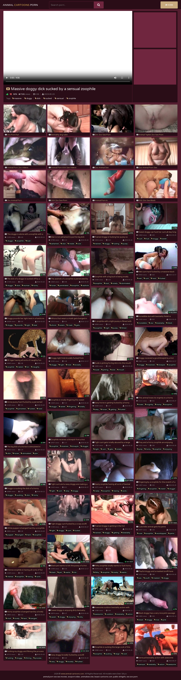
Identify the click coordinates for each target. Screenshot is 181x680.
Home (170, 5)
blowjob (161, 365)
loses (140, 404)
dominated (125, 283)
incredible (142, 323)
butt (29, 241)
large (117, 654)
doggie (85, 446)
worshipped (161, 533)
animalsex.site (87, 677)
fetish (169, 323)
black (53, 572)
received (151, 365)
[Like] (7, 94)
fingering (72, 407)
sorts (124, 491)
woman (26, 285)
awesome (99, 614)
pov (36, 453)
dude (97, 370)
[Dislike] (11, 94)
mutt (9, 618)
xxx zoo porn (132, 677)
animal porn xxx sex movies (55, 677)
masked (156, 578)
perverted (22, 409)
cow (79, 244)
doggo (10, 241)
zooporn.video (74, 677)
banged (20, 535)
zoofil (147, 578)
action (130, 614)
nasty (97, 491)
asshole (85, 285)
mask (70, 325)
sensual (60, 98)
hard (154, 278)
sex (140, 578)
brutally (77, 365)
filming (28, 658)
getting (113, 409)
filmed (123, 328)
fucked (162, 278)
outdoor (109, 614)
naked (20, 367)
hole (69, 365)
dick (38, 98)
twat (35, 325)
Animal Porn (20, 5)
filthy (97, 572)
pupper (10, 535)
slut (151, 323)
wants (67, 572)
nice (157, 620)
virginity (149, 404)
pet (60, 572)
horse (53, 285)
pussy (125, 244)
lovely (16, 618)
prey (140, 449)
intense (10, 577)
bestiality (160, 323)
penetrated (63, 285)
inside (71, 244)
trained (98, 244)
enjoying (168, 449)
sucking (19, 495)
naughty (35, 367)
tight (107, 328)
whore (53, 325)
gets (78, 325)
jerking (105, 370)
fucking (116, 244)
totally (115, 283)
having (116, 491)
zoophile (72, 98)
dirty (81, 617)
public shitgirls (119, 677)
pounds (19, 325)
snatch (163, 489)
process (38, 658)
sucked (48, 98)
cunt (140, 239)
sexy (97, 409)
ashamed (55, 244)
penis (171, 533)
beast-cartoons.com (103, 677)
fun (27, 367)
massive (17, 98)
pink (164, 620)
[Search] (99, 5)
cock (125, 654)
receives (64, 446)
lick (74, 572)
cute (140, 533)
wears (61, 325)
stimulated (26, 453)
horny (35, 285)
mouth (121, 370)
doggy (29, 98)
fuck (147, 239)
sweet (164, 239)
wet (140, 278)
